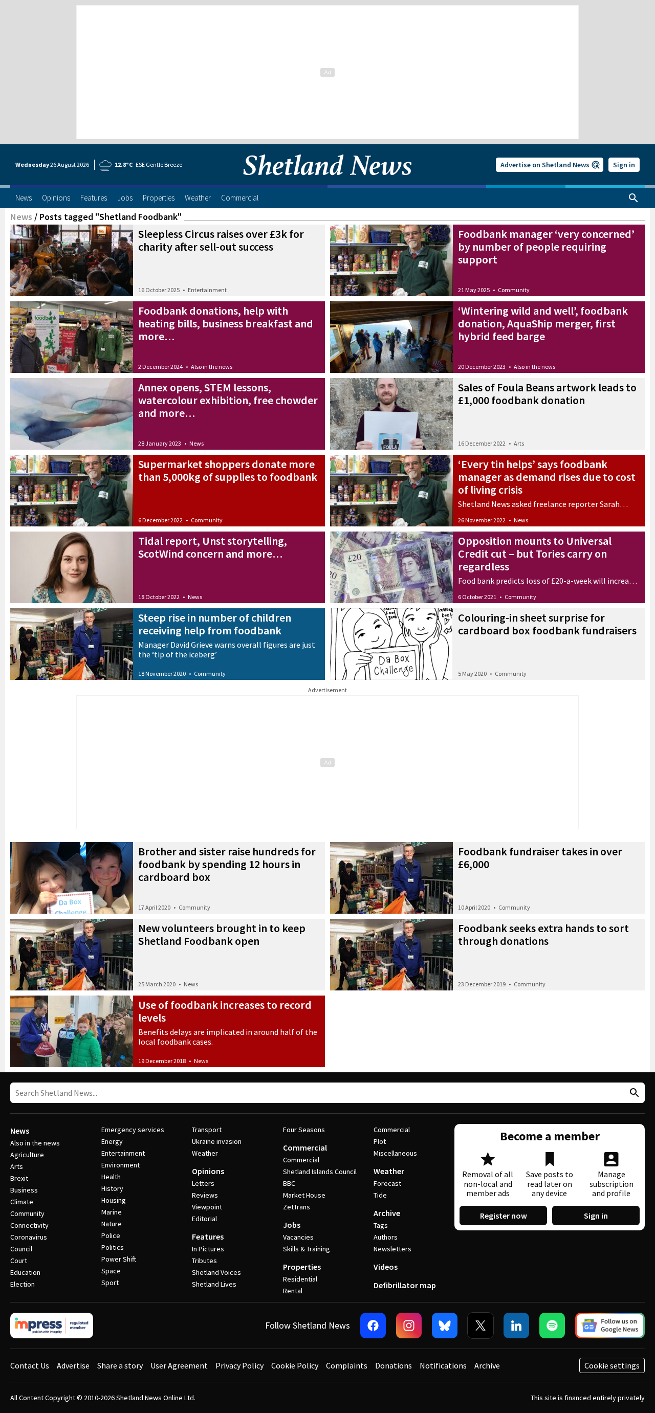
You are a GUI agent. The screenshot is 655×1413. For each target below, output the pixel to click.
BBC (289, 1183)
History (112, 1188)
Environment (120, 1164)
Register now (503, 1215)
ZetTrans (296, 1206)
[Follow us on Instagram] (409, 1325)
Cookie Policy (294, 1365)
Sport (110, 1282)
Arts (519, 443)
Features (208, 1236)
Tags (381, 1225)
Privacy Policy (239, 1365)
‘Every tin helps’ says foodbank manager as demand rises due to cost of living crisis (547, 477)
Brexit (19, 1178)
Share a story (120, 1365)
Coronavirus (28, 1237)
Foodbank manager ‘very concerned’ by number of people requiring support (546, 247)
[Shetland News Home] (327, 182)
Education (25, 1272)
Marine (111, 1212)
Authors (386, 1237)
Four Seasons (304, 1129)
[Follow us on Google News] (610, 1325)
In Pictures (208, 1248)
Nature (111, 1223)
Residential (300, 1279)
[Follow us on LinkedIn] (516, 1325)
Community (514, 290)
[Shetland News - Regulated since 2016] (51, 1325)
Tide (380, 1195)
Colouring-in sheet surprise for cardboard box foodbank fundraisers (547, 623)
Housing (113, 1200)
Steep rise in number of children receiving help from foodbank (214, 623)
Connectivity (29, 1225)
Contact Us (29, 1365)
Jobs (291, 1225)
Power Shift (118, 1259)
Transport (207, 1129)
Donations (393, 1365)
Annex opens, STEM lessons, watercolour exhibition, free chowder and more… (228, 400)
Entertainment (207, 290)
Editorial (204, 1218)
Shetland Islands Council (320, 1171)
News (21, 217)
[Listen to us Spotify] (552, 1325)
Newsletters (392, 1248)
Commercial (305, 1147)
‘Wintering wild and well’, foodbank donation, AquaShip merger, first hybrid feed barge (543, 323)
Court (18, 1260)
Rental (292, 1290)
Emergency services (132, 1129)
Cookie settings (612, 1365)
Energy (112, 1141)
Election (22, 1284)
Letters (203, 1183)
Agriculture (27, 1154)
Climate (21, 1201)
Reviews (205, 1195)
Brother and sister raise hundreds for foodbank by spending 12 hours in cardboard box (227, 864)
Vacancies (298, 1237)
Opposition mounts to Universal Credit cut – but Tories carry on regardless (535, 553)
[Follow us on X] (480, 1325)
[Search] (633, 198)
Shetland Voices (216, 1272)
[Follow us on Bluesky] (444, 1325)
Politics (112, 1247)
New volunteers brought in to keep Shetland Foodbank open (221, 934)
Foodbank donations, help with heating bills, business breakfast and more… (225, 323)
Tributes (204, 1260)
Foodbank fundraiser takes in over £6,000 (540, 857)
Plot (380, 1141)
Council (21, 1248)
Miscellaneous (395, 1153)
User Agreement (179, 1365)
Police (110, 1235)
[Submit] (633, 1093)
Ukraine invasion (217, 1141)
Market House (304, 1195)
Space (111, 1270)
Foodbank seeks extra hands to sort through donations (543, 934)
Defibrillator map (405, 1285)
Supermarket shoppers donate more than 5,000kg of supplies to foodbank (227, 470)
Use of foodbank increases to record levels (225, 1011)
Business (24, 1190)
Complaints (346, 1365)
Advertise (73, 1365)
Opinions (208, 1171)
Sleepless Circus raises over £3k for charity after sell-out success (221, 240)
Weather (205, 1153)
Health (111, 1176)
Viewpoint (207, 1206)
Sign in (624, 164)
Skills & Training (306, 1248)
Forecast (387, 1183)
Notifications (443, 1365)
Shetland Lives (214, 1284)
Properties (302, 1267)
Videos (386, 1267)
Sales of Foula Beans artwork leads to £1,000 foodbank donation (547, 393)
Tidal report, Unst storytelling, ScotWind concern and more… (212, 547)
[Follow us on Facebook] (373, 1325)
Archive (387, 1213)
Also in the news (211, 366)
